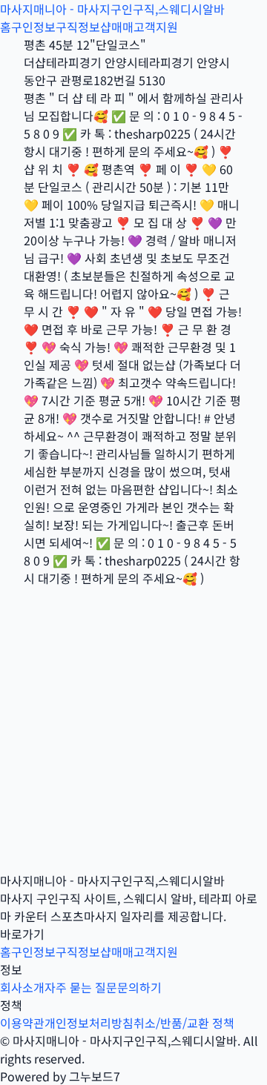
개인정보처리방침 (89, 1023)
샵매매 (117, 27)
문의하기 (139, 987)
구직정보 (78, 27)
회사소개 (22, 987)
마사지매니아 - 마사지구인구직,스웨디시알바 (112, 9)
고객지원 (156, 27)
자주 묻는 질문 (80, 987)
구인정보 (33, 27)
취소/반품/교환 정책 (184, 1023)
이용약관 (22, 1023)
